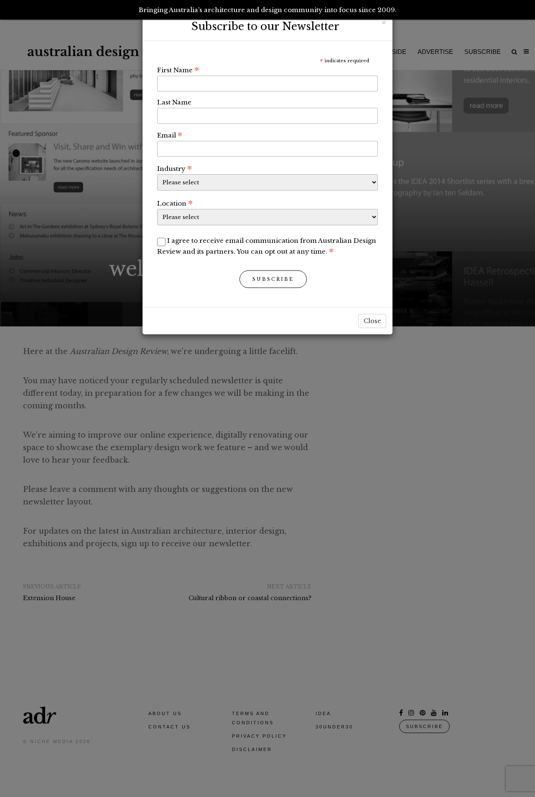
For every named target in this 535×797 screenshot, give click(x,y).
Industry (174, 168)
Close (372, 321)
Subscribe (273, 279)
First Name (178, 69)
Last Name (174, 102)
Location (175, 203)
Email (169, 135)
